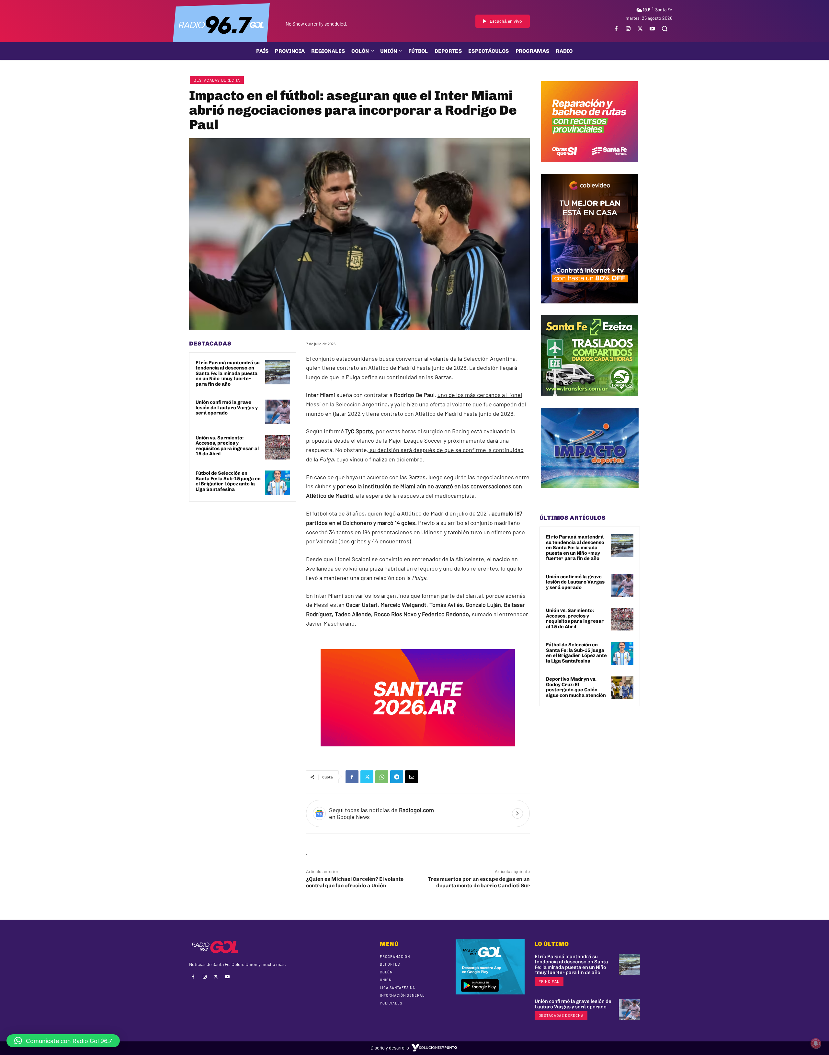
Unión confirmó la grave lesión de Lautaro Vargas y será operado (227, 407)
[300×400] (589, 308)
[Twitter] (640, 28)
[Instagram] (628, 28)
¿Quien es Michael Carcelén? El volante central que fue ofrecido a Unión (354, 882)
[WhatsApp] (381, 776)
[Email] (411, 776)
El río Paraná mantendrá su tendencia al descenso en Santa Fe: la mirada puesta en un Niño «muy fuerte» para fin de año (228, 373)
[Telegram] (396, 776)
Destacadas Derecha (217, 80)
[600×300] (418, 750)
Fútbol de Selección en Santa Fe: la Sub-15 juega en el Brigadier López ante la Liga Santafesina (228, 481)
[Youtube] (652, 28)
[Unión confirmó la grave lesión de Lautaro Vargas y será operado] (277, 412)
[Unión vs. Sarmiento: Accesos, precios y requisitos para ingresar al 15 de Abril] (277, 447)
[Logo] (221, 24)
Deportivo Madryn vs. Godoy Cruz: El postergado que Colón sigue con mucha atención (576, 687)
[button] (664, 28)
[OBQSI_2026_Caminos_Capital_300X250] (589, 167)
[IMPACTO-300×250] (590, 493)
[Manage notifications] (816, 1043)
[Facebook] (616, 28)
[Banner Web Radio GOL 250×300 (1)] (589, 401)
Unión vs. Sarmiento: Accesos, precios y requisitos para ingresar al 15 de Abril (227, 446)
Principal (549, 981)
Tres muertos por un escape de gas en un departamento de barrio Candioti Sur (479, 882)
